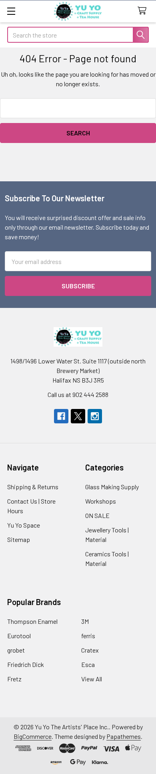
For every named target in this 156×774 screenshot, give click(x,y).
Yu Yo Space (23, 525)
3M (85, 621)
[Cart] (144, 11)
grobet (16, 650)
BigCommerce (33, 736)
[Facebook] (61, 416)
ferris (88, 635)
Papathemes (123, 736)
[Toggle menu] (11, 11)
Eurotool (19, 635)
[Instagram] (95, 416)
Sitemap (18, 539)
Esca (88, 664)
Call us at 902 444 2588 (78, 394)
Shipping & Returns (32, 486)
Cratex (90, 650)
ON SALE (97, 515)
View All (91, 679)
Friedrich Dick (25, 664)
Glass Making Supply (112, 486)
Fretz (14, 679)
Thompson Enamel (32, 621)
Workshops (100, 501)
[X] (78, 416)
